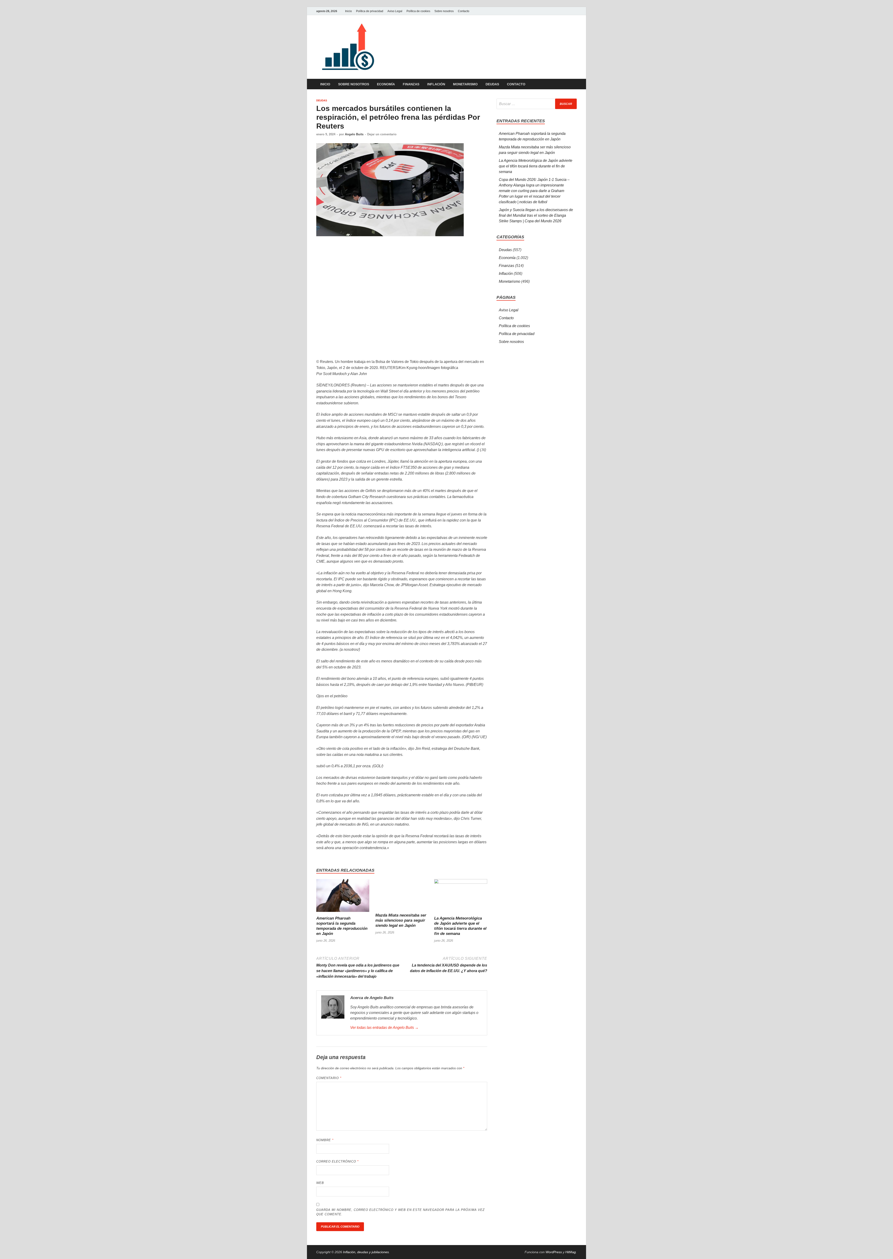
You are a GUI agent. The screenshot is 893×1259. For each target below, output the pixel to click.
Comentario (328, 1078)
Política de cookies (418, 11)
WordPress (554, 1252)
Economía (386, 84)
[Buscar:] (536, 104)
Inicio (348, 11)
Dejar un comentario (382, 134)
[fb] (574, 11)
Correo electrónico (337, 1161)
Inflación (436, 84)
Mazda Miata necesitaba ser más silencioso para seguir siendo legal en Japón (400, 920)
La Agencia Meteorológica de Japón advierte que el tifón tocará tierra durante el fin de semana (535, 166)
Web (320, 1183)
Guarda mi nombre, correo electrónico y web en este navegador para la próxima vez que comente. (400, 1212)
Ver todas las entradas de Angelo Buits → (384, 1028)
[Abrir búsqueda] (574, 84)
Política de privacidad (369, 11)
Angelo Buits (354, 134)
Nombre (324, 1140)
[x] (568, 11)
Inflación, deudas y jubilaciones (366, 1252)
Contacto (463, 11)
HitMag (570, 1252)
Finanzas (411, 84)
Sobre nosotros (444, 11)
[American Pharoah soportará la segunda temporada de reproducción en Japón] (342, 897)
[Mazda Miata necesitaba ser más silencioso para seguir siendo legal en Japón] (401, 896)
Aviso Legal (394, 11)
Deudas (492, 84)
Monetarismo (465, 84)
